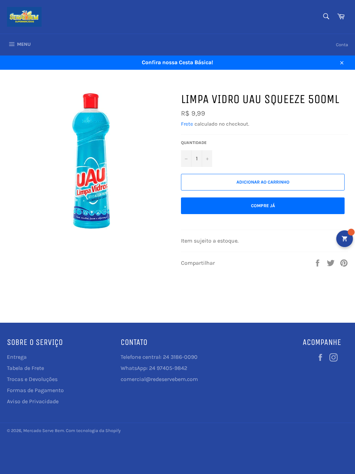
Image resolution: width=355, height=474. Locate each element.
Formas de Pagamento (35, 390)
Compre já (263, 205)
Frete (187, 124)
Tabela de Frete (25, 368)
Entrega (17, 357)
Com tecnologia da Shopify (93, 430)
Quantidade (194, 142)
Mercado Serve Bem (43, 430)
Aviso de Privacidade (33, 401)
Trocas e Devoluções (32, 379)
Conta (342, 44)
